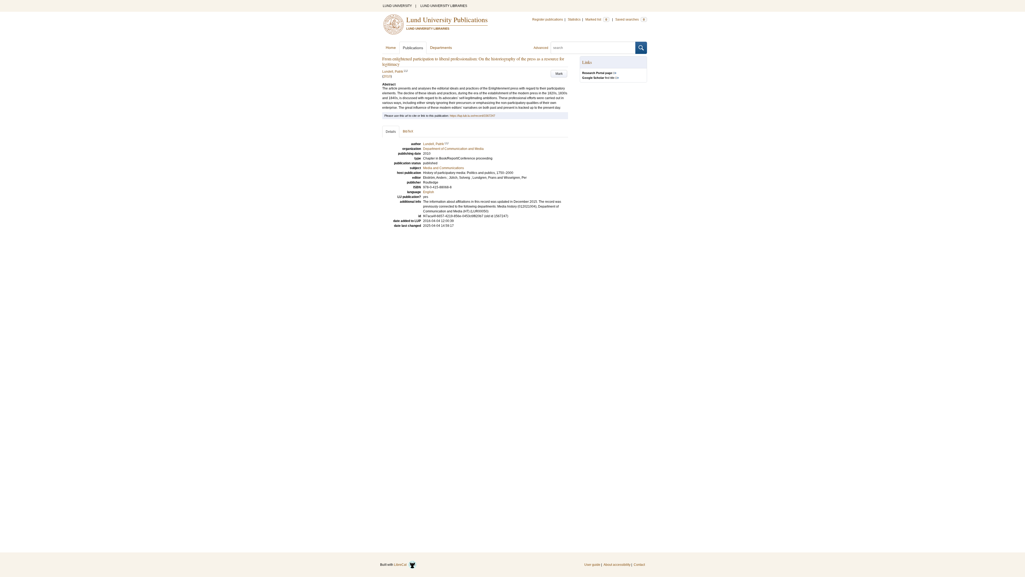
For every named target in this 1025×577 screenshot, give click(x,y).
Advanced (541, 48)
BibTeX (408, 131)
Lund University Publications (447, 19)
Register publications (547, 19)
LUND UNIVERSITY (397, 6)
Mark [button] (559, 74)
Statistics (574, 19)
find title (598, 77)
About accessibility (617, 565)
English (428, 192)
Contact (639, 565)
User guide (592, 565)
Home (391, 47)
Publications (413, 48)
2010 (387, 76)
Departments (441, 47)
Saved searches (630, 19)
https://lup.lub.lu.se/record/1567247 (472, 115)
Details (391, 132)
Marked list (596, 19)
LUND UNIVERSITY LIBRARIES (443, 6)
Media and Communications (443, 168)
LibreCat (401, 565)
